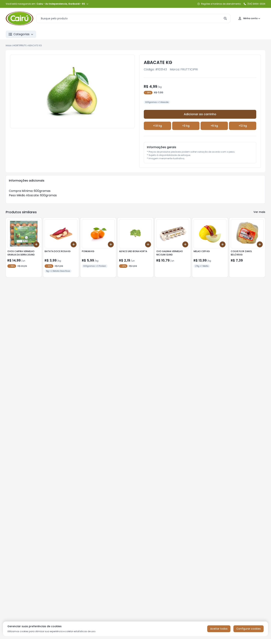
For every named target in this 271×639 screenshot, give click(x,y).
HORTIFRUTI (19, 45)
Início (9, 45)
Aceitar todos (218, 629)
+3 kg (186, 126)
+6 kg (214, 126)
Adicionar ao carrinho (200, 114)
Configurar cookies (248, 629)
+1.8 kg (157, 126)
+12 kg (243, 126)
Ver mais (259, 212)
